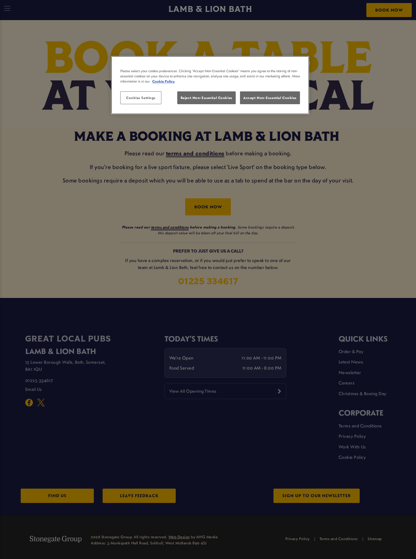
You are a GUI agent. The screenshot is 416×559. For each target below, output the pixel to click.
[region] (210, 85)
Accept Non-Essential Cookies (270, 97)
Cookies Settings (141, 97)
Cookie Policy (163, 81)
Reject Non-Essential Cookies (206, 97)
